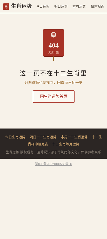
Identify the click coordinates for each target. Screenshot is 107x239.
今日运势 (43, 6)
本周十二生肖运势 (74, 137)
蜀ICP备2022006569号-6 (53, 164)
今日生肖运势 (15, 137)
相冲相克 (97, 6)
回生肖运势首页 (53, 96)
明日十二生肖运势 (43, 137)
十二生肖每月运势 (65, 144)
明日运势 (61, 6)
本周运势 (79, 6)
